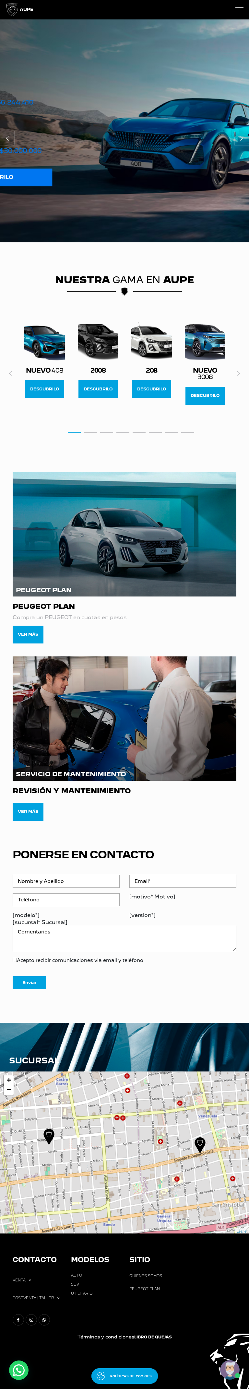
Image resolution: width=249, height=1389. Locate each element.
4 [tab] (122, 432)
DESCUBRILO (44, 389)
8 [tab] (187, 432)
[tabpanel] (44, 360)
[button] (7, 138)
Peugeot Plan (144, 1289)
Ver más (28, 634)
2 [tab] (90, 432)
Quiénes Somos (145, 1276)
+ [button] (9, 1080)
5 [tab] (139, 432)
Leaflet (242, 1230)
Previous (10, 373)
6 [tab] (155, 432)
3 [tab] (106, 432)
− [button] (9, 1090)
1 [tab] (74, 432)
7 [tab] (171, 432)
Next (238, 373)
